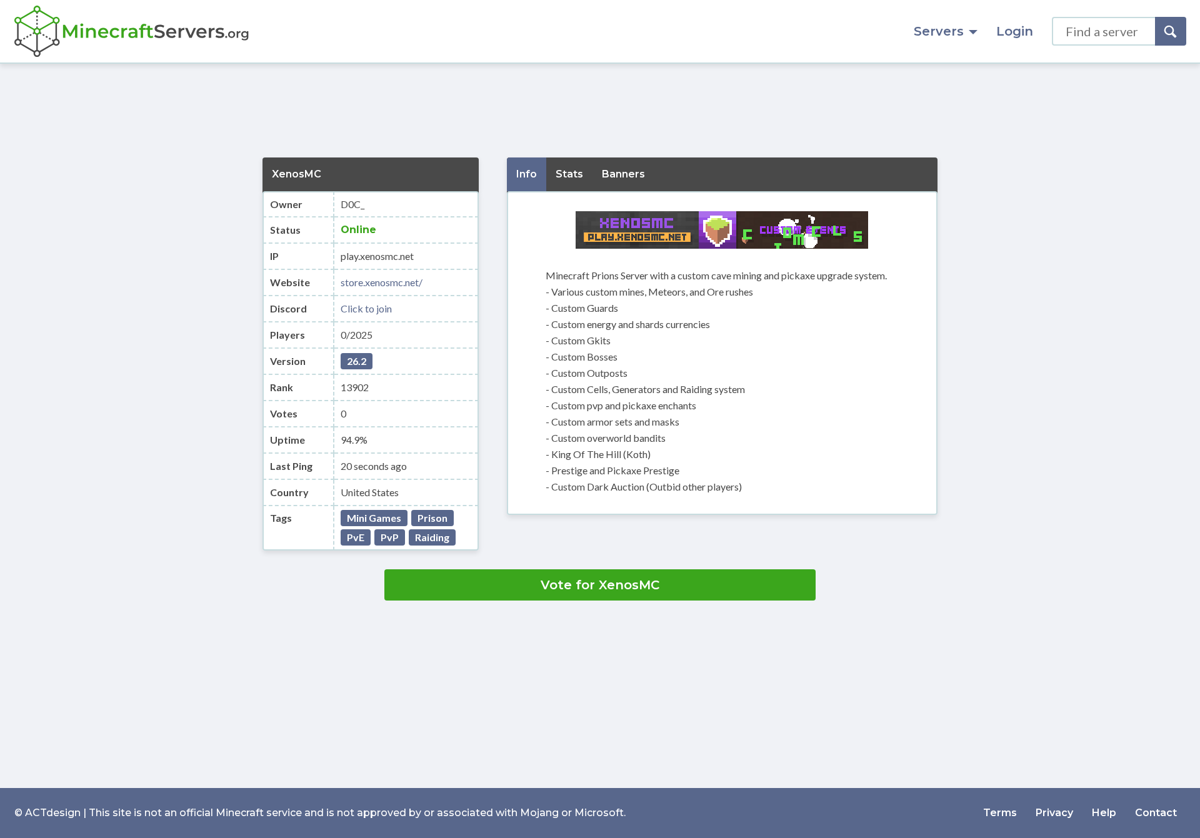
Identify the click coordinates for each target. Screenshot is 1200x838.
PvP (390, 537)
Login (1014, 31)
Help (1104, 813)
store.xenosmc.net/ (381, 282)
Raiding (432, 537)
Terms (1000, 813)
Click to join (366, 308)
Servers (939, 31)
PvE (355, 537)
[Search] (1170, 31)
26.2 (356, 361)
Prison (433, 518)
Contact (1156, 813)
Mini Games (374, 518)
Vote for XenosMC (600, 584)
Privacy (1054, 813)
